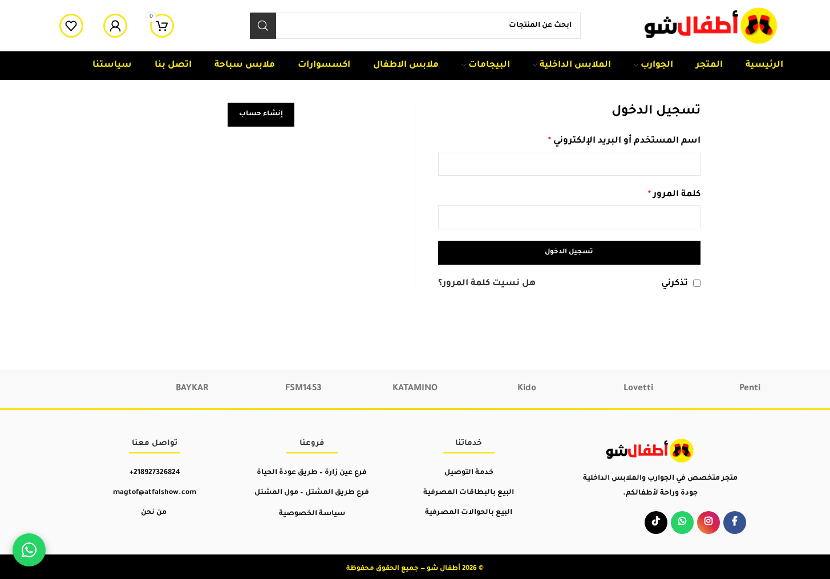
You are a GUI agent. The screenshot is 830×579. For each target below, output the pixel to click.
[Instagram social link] (708, 522)
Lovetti (638, 389)
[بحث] (263, 26)
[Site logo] (712, 26)
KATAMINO (415, 389)
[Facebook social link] (734, 522)
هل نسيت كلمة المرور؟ (487, 284)
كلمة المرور (674, 195)
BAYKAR (192, 389)
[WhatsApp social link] (682, 522)
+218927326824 (154, 473)
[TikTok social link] (656, 522)
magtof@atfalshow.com (154, 493)
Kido (526, 389)
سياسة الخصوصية (312, 514)
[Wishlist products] (71, 25)
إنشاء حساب (261, 114)
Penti (749, 389)
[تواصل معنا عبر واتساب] (29, 549)
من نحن (154, 513)
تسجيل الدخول (569, 252)
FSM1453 (303, 389)
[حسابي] (115, 25)
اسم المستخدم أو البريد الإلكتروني (624, 141)
